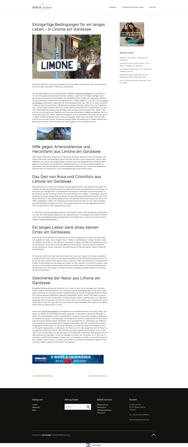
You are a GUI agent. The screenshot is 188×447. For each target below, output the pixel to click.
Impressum (101, 413)
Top (154, 435)
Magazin (113, 7)
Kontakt (152, 7)
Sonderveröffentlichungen (133, 7)
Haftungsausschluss (104, 410)
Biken (34, 410)
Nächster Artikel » (98, 376)
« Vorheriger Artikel (42, 376)
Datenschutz (101, 407)
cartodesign (46, 435)
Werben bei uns (102, 405)
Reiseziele (36, 407)
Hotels (34, 405)
